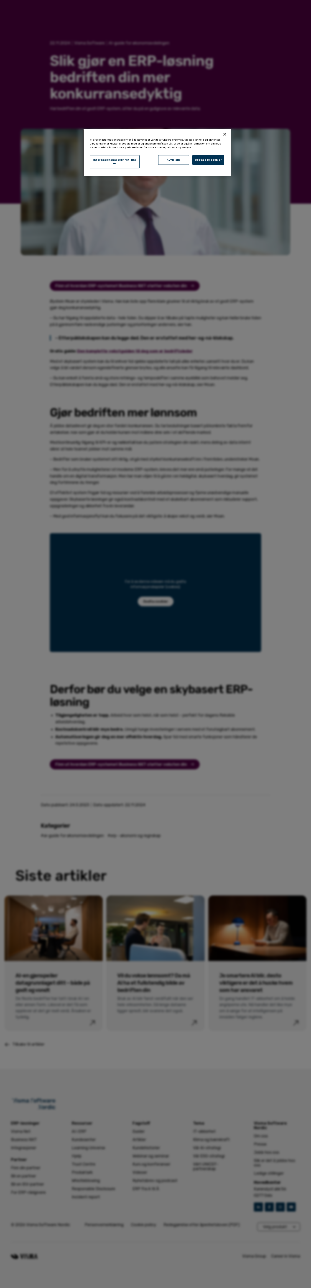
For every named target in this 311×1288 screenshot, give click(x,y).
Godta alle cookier (208, 159)
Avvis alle (174, 159)
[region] (157, 152)
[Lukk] (225, 134)
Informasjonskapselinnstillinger (115, 161)
